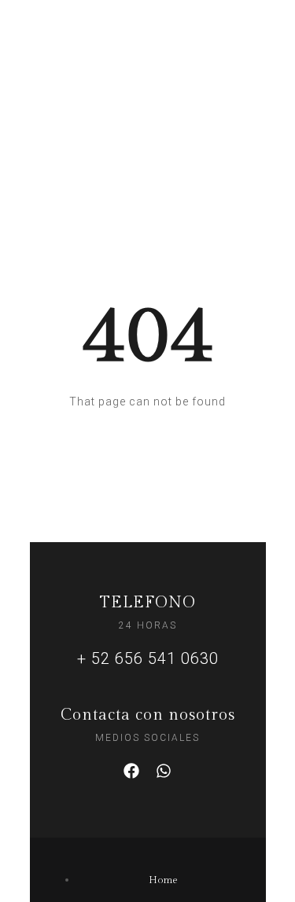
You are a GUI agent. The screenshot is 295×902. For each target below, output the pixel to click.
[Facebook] (131, 770)
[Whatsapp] (163, 770)
